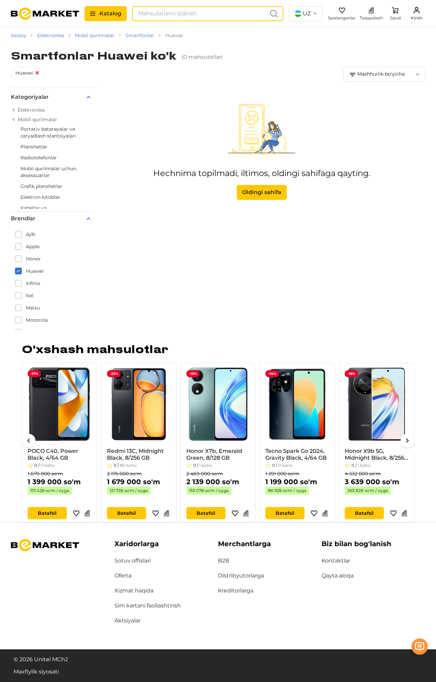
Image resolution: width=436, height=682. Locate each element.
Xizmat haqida (134, 590)
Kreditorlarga (235, 590)
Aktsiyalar (127, 620)
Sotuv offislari (132, 560)
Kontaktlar (336, 560)
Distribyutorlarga (241, 575)
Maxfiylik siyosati (36, 671)
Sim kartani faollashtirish (147, 605)
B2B (223, 560)
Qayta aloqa (338, 575)
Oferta (122, 575)
